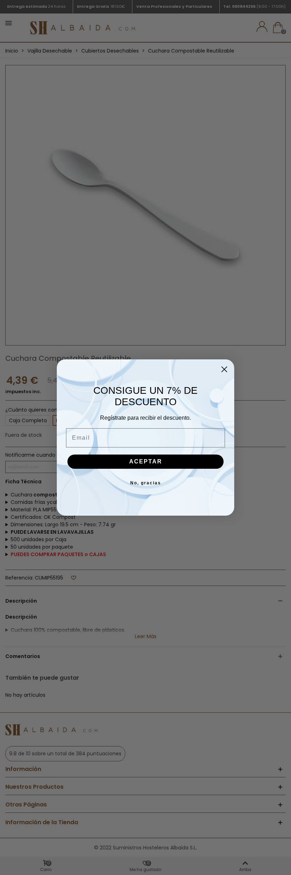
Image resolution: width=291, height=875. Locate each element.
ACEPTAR (145, 461)
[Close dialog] (224, 369)
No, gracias (145, 482)
